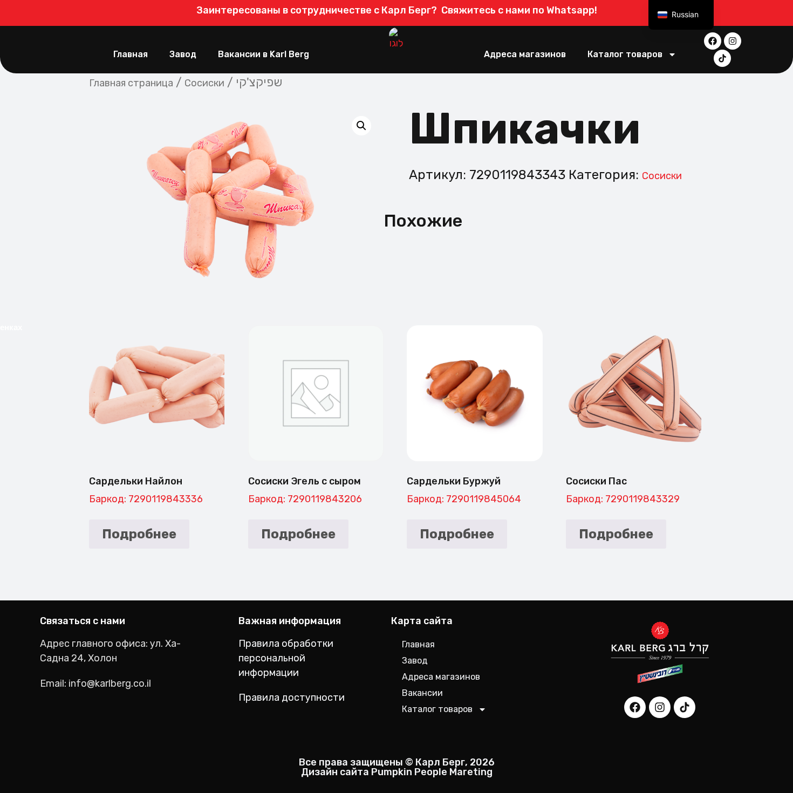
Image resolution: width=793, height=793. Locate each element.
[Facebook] (712, 41)
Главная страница (131, 83)
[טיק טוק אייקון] (722, 58)
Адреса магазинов (525, 54)
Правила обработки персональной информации (285, 658)
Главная (130, 54)
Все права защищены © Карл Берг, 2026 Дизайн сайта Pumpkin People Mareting (397, 767)
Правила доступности (291, 697)
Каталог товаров (624, 54)
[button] (361, 125)
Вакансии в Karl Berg (263, 54)
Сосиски (204, 83)
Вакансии (422, 693)
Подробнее (139, 534)
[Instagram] (732, 41)
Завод (182, 54)
